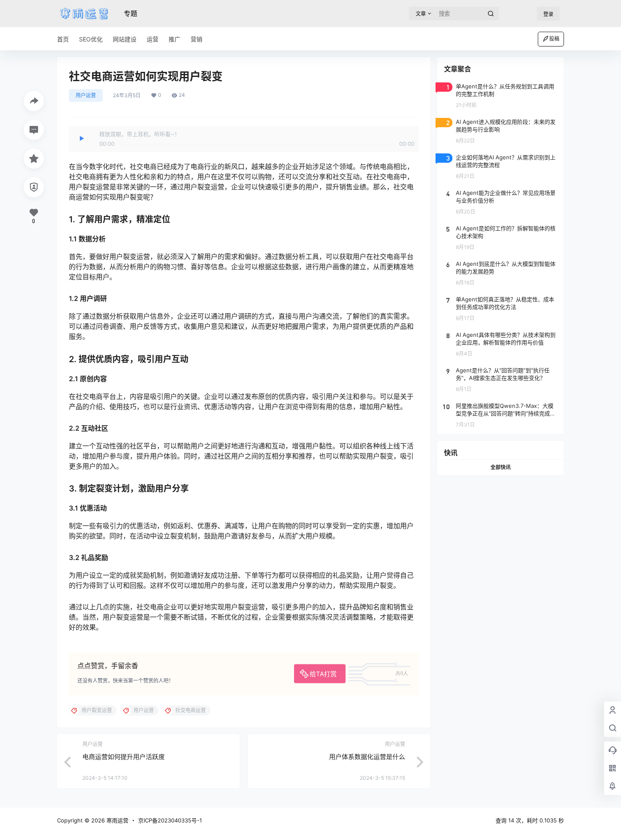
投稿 (554, 39)
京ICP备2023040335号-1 (170, 820)
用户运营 (86, 95)
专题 (130, 13)
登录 (548, 14)
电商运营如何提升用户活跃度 (123, 757)
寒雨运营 (116, 820)
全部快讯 (500, 467)
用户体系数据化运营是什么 (367, 757)
